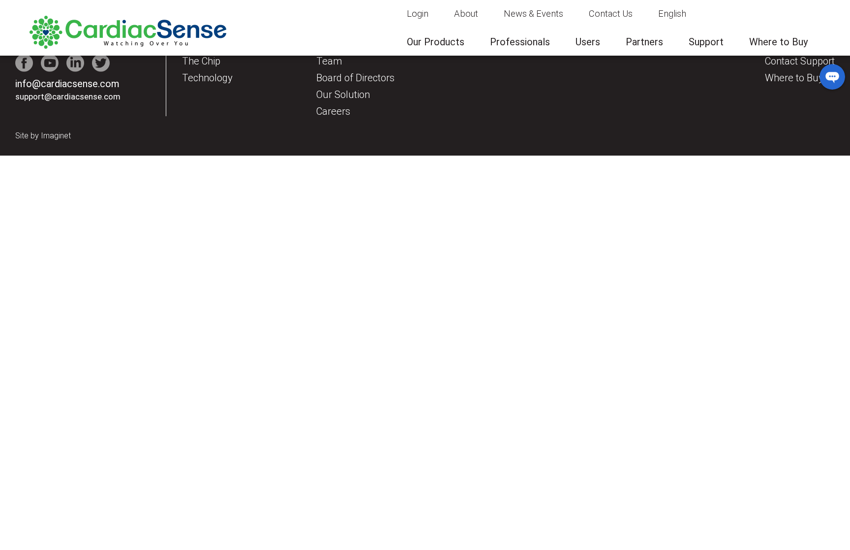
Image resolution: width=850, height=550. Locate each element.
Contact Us (611, 13)
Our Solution (343, 94)
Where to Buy (778, 42)
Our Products (435, 42)
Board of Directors (355, 78)
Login (417, 13)
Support (706, 42)
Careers (333, 111)
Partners (644, 42)
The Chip (201, 61)
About (466, 13)
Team (329, 61)
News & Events (533, 13)
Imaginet (56, 135)
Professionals (520, 42)
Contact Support (800, 61)
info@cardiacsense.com (67, 84)
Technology (207, 78)
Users (588, 42)
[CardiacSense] (128, 46)
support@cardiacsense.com (68, 96)
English (672, 13)
